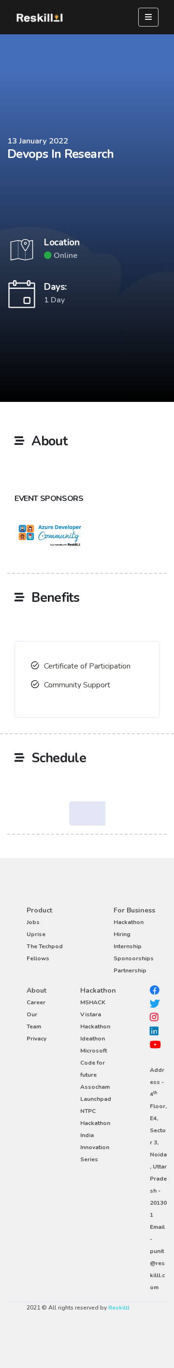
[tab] (87, 813)
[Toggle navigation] (148, 17)
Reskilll (119, 1307)
